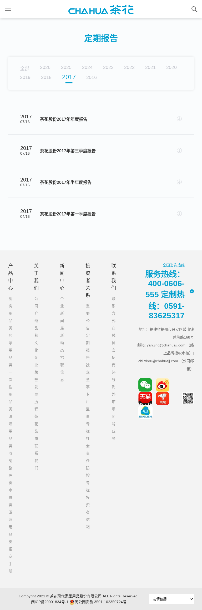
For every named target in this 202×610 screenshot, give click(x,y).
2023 (108, 67)
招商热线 (113, 368)
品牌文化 (36, 339)
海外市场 (113, 398)
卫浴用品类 (10, 527)
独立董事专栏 (88, 383)
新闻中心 (62, 277)
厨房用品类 (10, 313)
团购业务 (113, 427)
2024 (87, 67)
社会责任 (88, 449)
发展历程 (36, 398)
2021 (150, 67)
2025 (66, 67)
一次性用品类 (10, 390)
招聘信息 (62, 368)
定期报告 (88, 346)
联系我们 (36, 457)
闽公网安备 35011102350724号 (101, 602)
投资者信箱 (88, 512)
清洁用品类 (10, 431)
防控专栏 (88, 479)
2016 (91, 77)
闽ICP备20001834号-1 (49, 602)
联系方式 (113, 309)
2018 (46, 77)
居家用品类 (10, 350)
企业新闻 (62, 309)
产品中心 (10, 277)
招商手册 (10, 560)
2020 (171, 67)
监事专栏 (88, 420)
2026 (45, 67)
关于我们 (36, 277)
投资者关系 (87, 280)
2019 (25, 77)
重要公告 (88, 317)
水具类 (10, 497)
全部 (24, 68)
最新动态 (62, 339)
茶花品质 (36, 427)
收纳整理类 (10, 468)
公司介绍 (36, 309)
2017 (69, 76)
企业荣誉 (36, 368)
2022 (129, 67)
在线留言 (113, 339)
